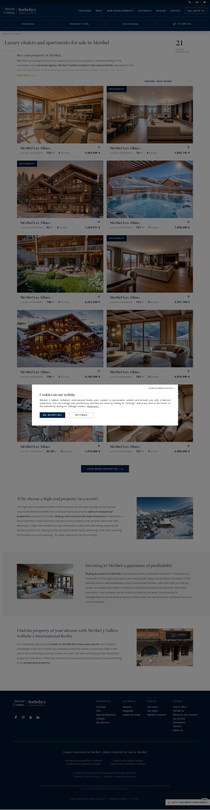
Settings (81, 415)
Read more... (93, 406)
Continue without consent (160, 388)
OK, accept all (52, 415)
